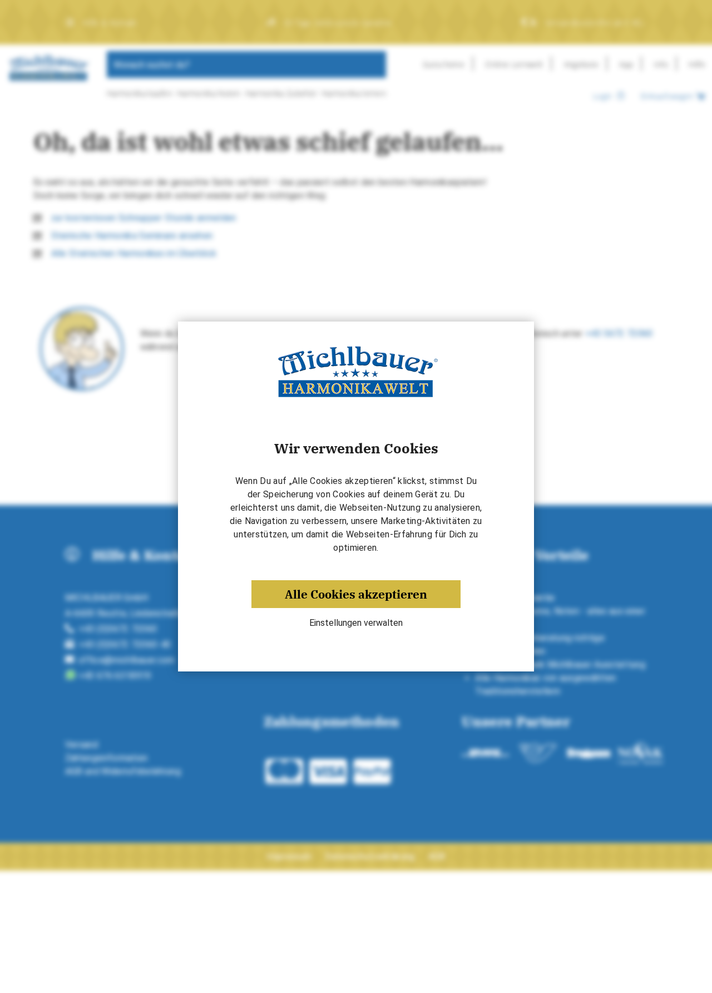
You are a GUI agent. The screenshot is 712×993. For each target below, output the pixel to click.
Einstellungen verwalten (356, 622)
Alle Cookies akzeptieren (356, 594)
